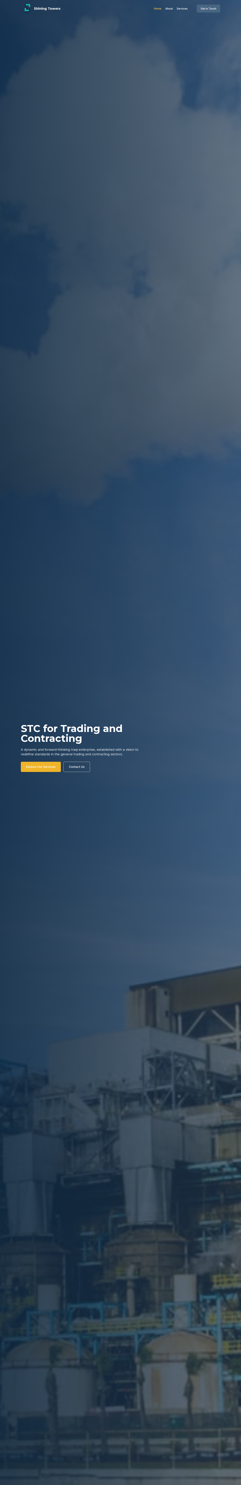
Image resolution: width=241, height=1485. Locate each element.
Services (182, 8)
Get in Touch (208, 8)
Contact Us (77, 766)
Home (157, 8)
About (169, 8)
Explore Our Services (41, 766)
